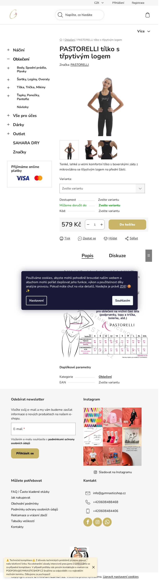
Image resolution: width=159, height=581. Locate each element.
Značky (19, 152)
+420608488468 (105, 502)
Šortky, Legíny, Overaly (33, 79)
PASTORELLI (80, 65)
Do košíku (127, 224)
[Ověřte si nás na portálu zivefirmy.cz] (79, 556)
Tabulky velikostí (23, 521)
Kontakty (17, 527)
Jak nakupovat (20, 497)
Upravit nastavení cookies (121, 577)
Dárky (18, 124)
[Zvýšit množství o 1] (102, 224)
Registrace (138, 3)
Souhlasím (122, 300)
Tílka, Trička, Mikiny (31, 87)
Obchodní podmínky (25, 503)
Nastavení (36, 300)
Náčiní (18, 50)
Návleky (23, 107)
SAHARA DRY (26, 143)
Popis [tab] (87, 255)
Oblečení (21, 59)
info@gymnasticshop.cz (109, 493)
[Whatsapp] (107, 522)
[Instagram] (97, 522)
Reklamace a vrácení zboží (29, 515)
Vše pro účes (25, 115)
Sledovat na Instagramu (115, 472)
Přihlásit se (25, 453)
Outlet (19, 134)
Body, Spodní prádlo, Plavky (32, 69)
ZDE (123, 286)
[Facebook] (87, 522)
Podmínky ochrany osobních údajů (34, 509)
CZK (97, 3)
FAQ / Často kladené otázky (30, 492)
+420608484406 (105, 511)
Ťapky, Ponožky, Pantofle (28, 97)
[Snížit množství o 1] (88, 224)
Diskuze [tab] (117, 255)
